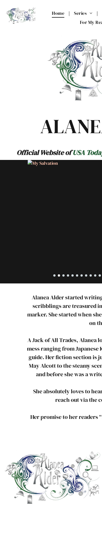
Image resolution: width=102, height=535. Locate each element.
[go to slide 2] (59, 275)
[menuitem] (59, 13)
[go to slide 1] (54, 275)
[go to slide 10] (95, 275)
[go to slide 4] (68, 275)
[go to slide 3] (63, 275)
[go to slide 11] (100, 275)
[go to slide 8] (86, 275)
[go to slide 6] (77, 275)
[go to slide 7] (81, 275)
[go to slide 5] (72, 275)
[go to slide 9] (91, 275)
